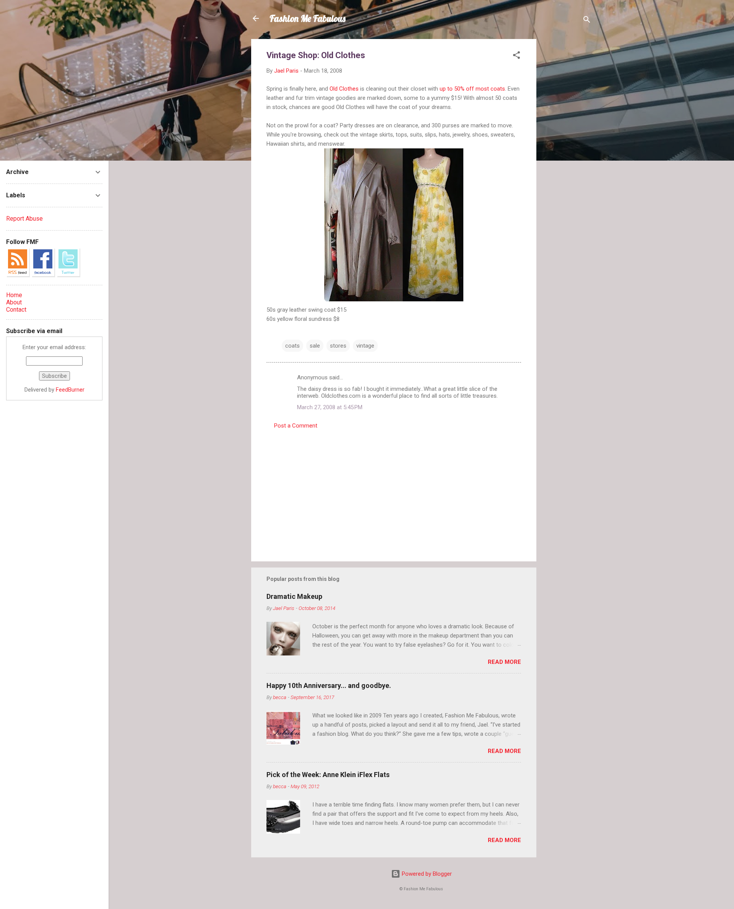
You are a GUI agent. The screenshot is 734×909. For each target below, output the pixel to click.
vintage (365, 345)
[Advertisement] (566, 153)
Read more (504, 662)
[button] (516, 56)
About (14, 302)
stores (338, 345)
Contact (16, 309)
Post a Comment (295, 425)
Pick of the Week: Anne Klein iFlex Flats (328, 775)
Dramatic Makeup (294, 596)
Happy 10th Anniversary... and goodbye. (328, 685)
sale (315, 345)
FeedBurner (70, 389)
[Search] (586, 21)
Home (14, 295)
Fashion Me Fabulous (308, 18)
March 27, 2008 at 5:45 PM (329, 407)
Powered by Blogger (426, 873)
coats (292, 345)
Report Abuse (24, 218)
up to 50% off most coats (472, 88)
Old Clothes (344, 88)
